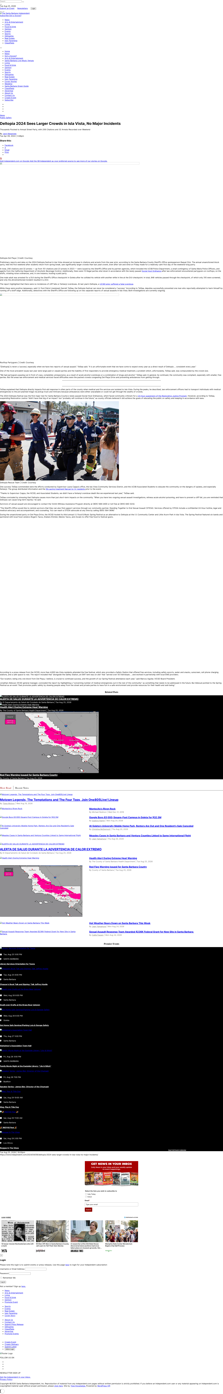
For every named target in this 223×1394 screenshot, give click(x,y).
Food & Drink (10, 27)
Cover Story (10, 1315)
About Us (9, 93)
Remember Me (9, 1278)
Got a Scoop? (15, 15)
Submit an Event (7, 8)
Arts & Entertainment (14, 22)
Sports (8, 33)
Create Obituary (12, 1344)
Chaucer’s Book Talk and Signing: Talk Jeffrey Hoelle (24, 984)
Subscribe (4, 15)
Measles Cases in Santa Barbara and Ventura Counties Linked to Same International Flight (140, 835)
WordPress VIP (103, 1386)
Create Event (10, 98)
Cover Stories (11, 81)
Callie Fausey (98, 935)
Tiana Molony (9, 803)
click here (58, 1386)
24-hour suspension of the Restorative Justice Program (162, 396)
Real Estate (10, 38)
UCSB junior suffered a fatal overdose (116, 284)
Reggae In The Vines (9, 1148)
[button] (17, 1236)
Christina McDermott (101, 829)
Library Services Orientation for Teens (17, 964)
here (67, 1265)
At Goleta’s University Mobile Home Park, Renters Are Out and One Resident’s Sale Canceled (141, 826)
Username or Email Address (12, 1269)
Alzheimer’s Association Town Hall (15, 1046)
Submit (88, 1210)
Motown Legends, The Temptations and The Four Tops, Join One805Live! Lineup (59, 799)
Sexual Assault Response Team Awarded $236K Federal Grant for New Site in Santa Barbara (141, 931)
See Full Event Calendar (177, 1150)
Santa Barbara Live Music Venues (19, 60)
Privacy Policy (6, 1379)
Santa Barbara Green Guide (17, 86)
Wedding (8, 84)
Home (7, 51)
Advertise (9, 91)
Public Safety (6, 117)
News (7, 20)
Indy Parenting (11, 40)
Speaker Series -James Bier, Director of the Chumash (24, 1086)
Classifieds (9, 43)
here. (23, 1286)
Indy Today (92, 1194)
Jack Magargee (9, 133)
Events (8, 31)
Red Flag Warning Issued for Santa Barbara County (29, 775)
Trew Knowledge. (78, 1386)
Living (7, 24)
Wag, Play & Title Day (9, 1107)
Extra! (90, 1197)
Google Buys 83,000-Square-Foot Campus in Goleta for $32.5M (125, 817)
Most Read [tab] (5, 787)
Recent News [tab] (22, 787)
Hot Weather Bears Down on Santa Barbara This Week (119, 923)
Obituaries (9, 36)
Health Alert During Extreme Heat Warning (24, 707)
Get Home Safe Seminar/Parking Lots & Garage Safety (24, 1025)
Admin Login (10, 1349)
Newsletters (22, 8)
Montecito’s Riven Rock (102, 808)
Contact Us (10, 95)
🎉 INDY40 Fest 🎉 (8, 1127)
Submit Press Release (14, 1324)
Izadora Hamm (98, 820)
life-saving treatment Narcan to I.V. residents (65, 489)
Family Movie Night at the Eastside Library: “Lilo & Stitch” (25, 1066)
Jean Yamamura (99, 839)
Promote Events (12, 1334)
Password (4, 1273)
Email (87, 1200)
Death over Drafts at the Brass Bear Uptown (20, 1005)
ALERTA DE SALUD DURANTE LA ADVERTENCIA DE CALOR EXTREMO (39, 699)
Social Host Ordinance (151, 271)
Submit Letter (11, 1347)
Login (33, 8)
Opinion (8, 29)
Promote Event (11, 1302)
